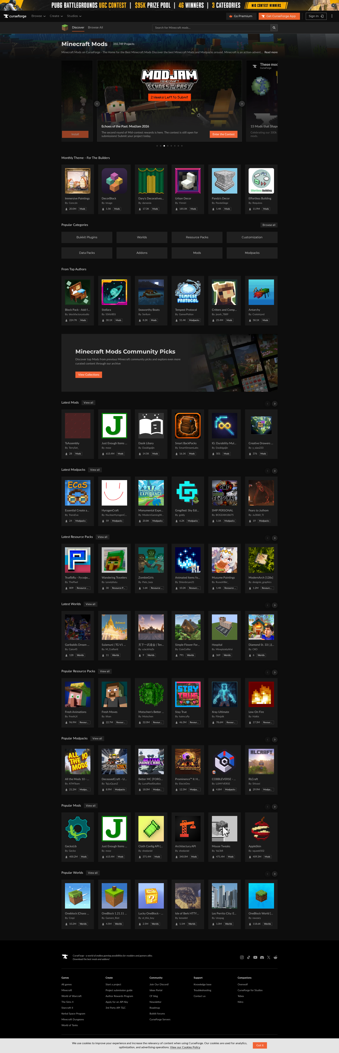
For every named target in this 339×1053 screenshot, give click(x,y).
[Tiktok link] (248, 957)
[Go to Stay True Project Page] (188, 703)
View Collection (214, 134)
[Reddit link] (275, 957)
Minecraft (66, 990)
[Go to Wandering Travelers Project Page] (114, 568)
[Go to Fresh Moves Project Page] (114, 703)
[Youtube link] (255, 957)
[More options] (331, 16)
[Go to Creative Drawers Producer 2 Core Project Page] (261, 434)
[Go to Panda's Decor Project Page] (224, 189)
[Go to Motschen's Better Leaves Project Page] (151, 703)
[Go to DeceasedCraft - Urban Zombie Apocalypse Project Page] (114, 770)
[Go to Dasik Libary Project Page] (151, 434)
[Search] (274, 27)
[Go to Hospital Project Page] (224, 635)
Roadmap (155, 1008)
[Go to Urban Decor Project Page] (188, 189)
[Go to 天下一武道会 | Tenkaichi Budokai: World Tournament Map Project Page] (151, 635)
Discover (78, 27)
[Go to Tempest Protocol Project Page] (188, 300)
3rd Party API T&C (116, 1008)
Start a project (113, 984)
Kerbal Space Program (73, 1014)
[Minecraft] (65, 27)
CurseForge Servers (160, 1019)
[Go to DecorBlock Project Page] (114, 189)
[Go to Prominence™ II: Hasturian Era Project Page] (188, 770)
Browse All (95, 27)
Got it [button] (260, 1045)
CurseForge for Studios (250, 990)
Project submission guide (119, 990)
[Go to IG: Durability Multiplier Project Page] (224, 434)
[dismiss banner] (333, 5)
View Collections (88, 374)
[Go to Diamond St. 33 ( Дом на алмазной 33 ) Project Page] (261, 635)
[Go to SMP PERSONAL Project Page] (224, 501)
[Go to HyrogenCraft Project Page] (114, 501)
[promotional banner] (169, 5)
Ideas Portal (156, 990)
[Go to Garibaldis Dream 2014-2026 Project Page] (77, 635)
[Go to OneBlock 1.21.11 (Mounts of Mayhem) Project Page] (114, 904)
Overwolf (243, 984)
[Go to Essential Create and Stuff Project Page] (77, 501)
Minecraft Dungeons (72, 1019)
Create (54, 16)
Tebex (241, 996)
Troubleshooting (202, 990)
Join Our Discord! (159, 984)
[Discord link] (262, 957)
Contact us (200, 996)
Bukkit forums (157, 1014)
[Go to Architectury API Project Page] (188, 837)
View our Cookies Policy (185, 1047)
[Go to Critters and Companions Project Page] (224, 300)
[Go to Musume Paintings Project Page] (224, 568)
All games (66, 984)
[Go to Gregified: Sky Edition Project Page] (188, 501)
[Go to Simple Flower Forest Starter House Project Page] (188, 635)
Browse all (269, 225)
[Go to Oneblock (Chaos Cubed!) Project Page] (77, 904)
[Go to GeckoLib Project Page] (77, 837)
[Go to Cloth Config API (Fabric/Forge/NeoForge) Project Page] (151, 837)
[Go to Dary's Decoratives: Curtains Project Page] (151, 189)
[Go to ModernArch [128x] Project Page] (261, 568)
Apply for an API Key (117, 1002)
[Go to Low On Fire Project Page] (261, 703)
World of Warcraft (71, 996)
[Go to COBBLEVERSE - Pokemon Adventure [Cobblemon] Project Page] (224, 770)
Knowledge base (202, 984)
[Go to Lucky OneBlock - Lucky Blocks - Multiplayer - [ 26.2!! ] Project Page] (151, 904)
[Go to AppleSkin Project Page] (261, 837)
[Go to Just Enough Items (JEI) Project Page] (114, 434)
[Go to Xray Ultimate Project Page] (224, 703)
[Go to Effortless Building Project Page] (261, 189)
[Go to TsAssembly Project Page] (77, 434)
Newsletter (155, 1002)
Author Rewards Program (119, 996)
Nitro (240, 1002)
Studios (72, 16)
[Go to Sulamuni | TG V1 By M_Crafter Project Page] (114, 635)
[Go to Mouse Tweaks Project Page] (224, 837)
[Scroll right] (275, 404)
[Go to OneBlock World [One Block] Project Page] (261, 904)
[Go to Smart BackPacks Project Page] (188, 434)
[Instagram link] (242, 957)
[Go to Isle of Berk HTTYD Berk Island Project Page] (188, 904)
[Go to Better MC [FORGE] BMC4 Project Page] (151, 770)
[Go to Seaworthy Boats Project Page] (151, 300)
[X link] (269, 957)
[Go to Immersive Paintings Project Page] (77, 189)
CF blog (154, 996)
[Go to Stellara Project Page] (114, 300)
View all (88, 402)
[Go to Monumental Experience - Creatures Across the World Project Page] (151, 501)
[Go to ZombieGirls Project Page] (151, 568)
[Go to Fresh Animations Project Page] (77, 703)
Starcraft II (67, 1008)
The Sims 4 (67, 1002)
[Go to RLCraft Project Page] (261, 770)
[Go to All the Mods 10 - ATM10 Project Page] (77, 770)
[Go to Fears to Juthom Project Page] (261, 501)
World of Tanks (69, 1025)
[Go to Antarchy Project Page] (261, 300)
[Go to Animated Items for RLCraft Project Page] (188, 568)
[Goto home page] (15, 16)
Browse (36, 16)
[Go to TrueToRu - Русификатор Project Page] (77, 568)
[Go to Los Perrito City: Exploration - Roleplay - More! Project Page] (224, 904)
